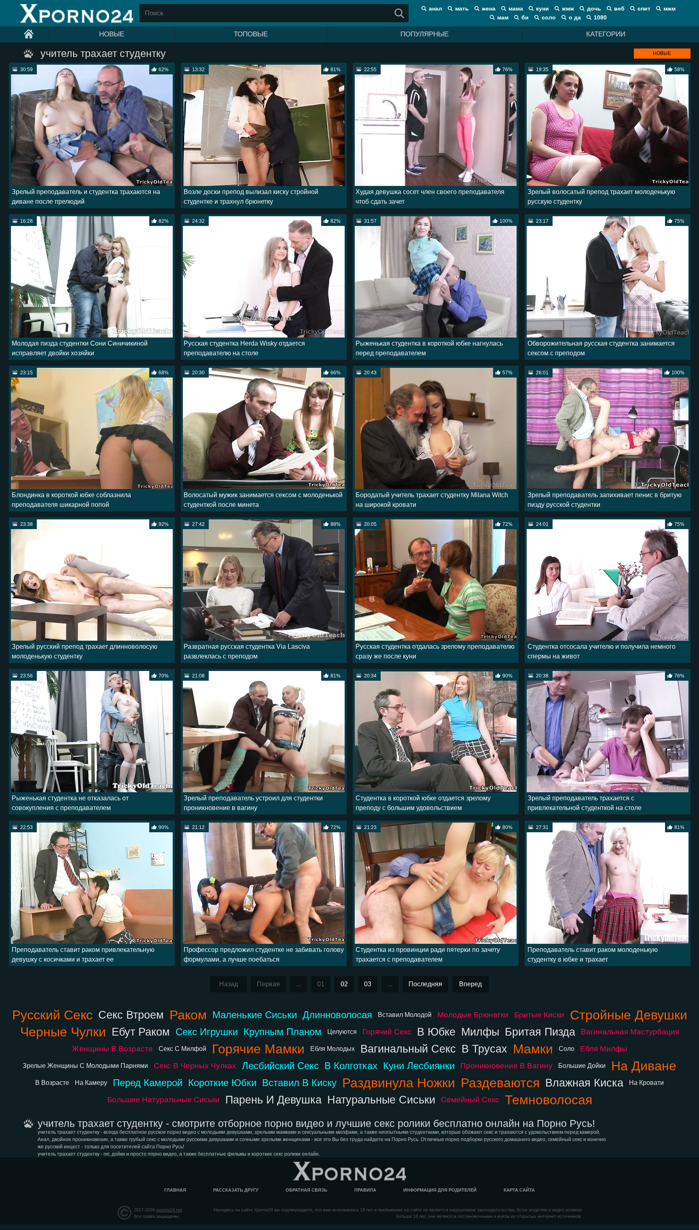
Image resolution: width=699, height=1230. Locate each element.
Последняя (425, 984)
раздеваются (500, 1082)
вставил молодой (405, 1014)
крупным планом (283, 1031)
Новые (111, 34)
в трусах (484, 1048)
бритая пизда (540, 1031)
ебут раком (141, 1031)
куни (542, 8)
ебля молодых (332, 1048)
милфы (480, 1031)
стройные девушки (628, 1014)
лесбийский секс (280, 1065)
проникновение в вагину (506, 1065)
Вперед (470, 984)
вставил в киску (299, 1082)
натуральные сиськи (381, 1099)
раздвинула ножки (398, 1082)
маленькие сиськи (254, 1014)
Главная (175, 1190)
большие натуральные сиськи (163, 1099)
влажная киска (584, 1082)
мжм (669, 8)
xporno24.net (169, 1209)
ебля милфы (603, 1048)
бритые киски (539, 1015)
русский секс (52, 1014)
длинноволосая (337, 1014)
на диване (643, 1065)
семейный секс (470, 1099)
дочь (594, 8)
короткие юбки (222, 1082)
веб (619, 8)
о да (575, 17)
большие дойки (582, 1065)
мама (515, 8)
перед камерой (147, 1082)
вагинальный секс (408, 1048)
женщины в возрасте (112, 1048)
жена (489, 8)
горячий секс (386, 1031)
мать (462, 8)
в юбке (436, 1031)
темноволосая (548, 1099)
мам (502, 17)
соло (549, 17)
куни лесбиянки (419, 1065)
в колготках (350, 1065)
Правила (365, 1190)
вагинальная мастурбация (630, 1031)
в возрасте (52, 1082)
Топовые (251, 34)
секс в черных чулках (195, 1065)
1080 (600, 17)
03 (367, 984)
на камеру (91, 1082)
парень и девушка (273, 1099)
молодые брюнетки (472, 1015)
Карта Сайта (519, 1190)
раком (188, 1014)
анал (435, 8)
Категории (605, 34)
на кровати (646, 1082)
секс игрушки (207, 1031)
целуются (342, 1031)
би (525, 17)
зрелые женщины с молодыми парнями (85, 1065)
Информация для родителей (440, 1190)
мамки (533, 1048)
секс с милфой (182, 1048)
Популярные (424, 34)
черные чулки (63, 1031)
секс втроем (131, 1014)
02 (344, 984)
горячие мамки (258, 1048)
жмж (568, 8)
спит (644, 8)
